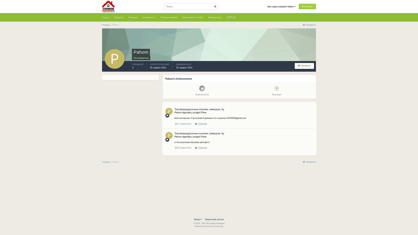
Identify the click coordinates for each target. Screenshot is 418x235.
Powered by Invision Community (209, 226)
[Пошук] (215, 6)
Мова (197, 219)
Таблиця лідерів (168, 17)
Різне (204, 112)
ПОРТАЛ (230, 17)
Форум (105, 17)
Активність (148, 17)
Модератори (214, 17)
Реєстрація (307, 6)
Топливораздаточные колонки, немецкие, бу (199, 109)
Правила (118, 17)
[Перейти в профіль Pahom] (169, 111)
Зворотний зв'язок (214, 219)
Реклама (132, 17)
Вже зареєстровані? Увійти (281, 7)
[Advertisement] (209, 191)
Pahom (178, 112)
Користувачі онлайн (192, 17)
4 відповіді (202, 124)
